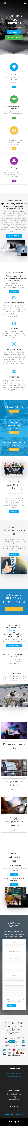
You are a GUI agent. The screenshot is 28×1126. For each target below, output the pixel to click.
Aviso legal (14, 1097)
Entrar (14, 874)
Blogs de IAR (14, 32)
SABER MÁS (14, 291)
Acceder (14, 830)
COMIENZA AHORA (14, 235)
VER (14, 87)
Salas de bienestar (14, 37)
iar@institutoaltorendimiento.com (14, 1114)
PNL (14, 1083)
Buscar (14, 884)
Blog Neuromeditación (14, 1076)
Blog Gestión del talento (14, 1073)
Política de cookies (14, 1099)
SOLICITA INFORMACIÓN (14, 645)
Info (14, 753)
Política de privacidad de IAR (14, 1094)
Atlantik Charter (14, 630)
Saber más (14, 411)
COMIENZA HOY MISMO (14, 609)
